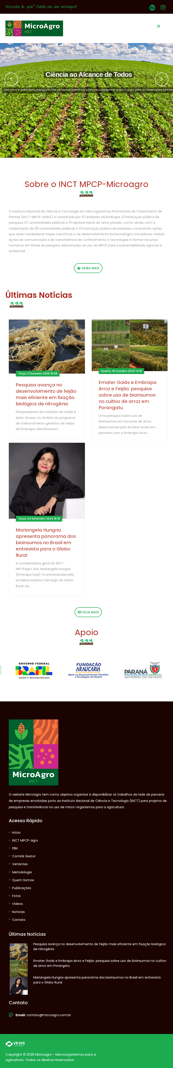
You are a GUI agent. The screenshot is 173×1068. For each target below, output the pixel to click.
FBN (15, 848)
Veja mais (90, 612)
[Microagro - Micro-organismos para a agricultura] (34, 28)
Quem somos (23, 880)
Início (16, 832)
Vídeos (17, 903)
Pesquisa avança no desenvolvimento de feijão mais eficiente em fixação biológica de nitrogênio (46, 394)
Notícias (18, 912)
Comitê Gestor (24, 856)
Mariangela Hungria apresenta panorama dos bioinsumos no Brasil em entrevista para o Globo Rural (46, 542)
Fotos (16, 896)
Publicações (21, 888)
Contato (18, 919)
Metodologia (22, 872)
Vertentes (20, 864)
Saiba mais (90, 268)
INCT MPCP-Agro (25, 840)
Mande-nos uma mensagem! (56, 6)
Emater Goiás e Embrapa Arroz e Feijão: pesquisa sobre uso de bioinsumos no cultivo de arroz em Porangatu (128, 395)
